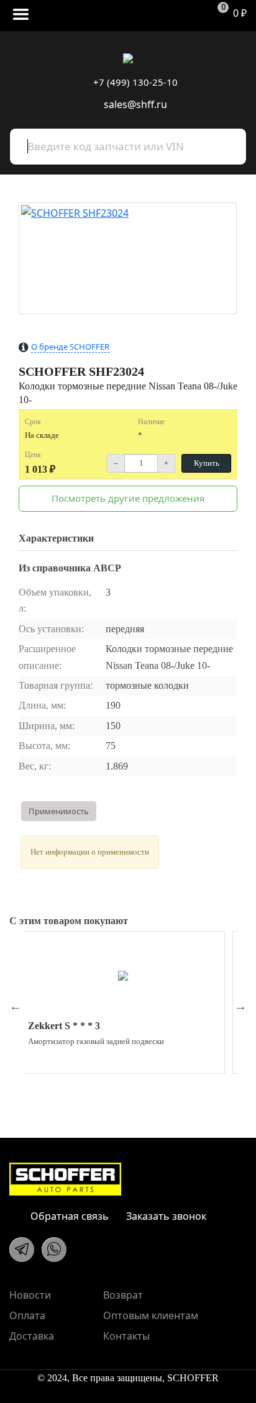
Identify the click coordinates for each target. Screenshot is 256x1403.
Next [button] (240, 1006)
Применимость (59, 811)
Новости (30, 1295)
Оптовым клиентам (150, 1315)
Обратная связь (68, 1216)
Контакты (126, 1336)
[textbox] (128, 146)
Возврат (123, 1295)
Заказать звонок (165, 1216)
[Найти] (230, 141)
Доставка (31, 1336)
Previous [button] (15, 1006)
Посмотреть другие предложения (128, 498)
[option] (123, 1002)
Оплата (27, 1315)
